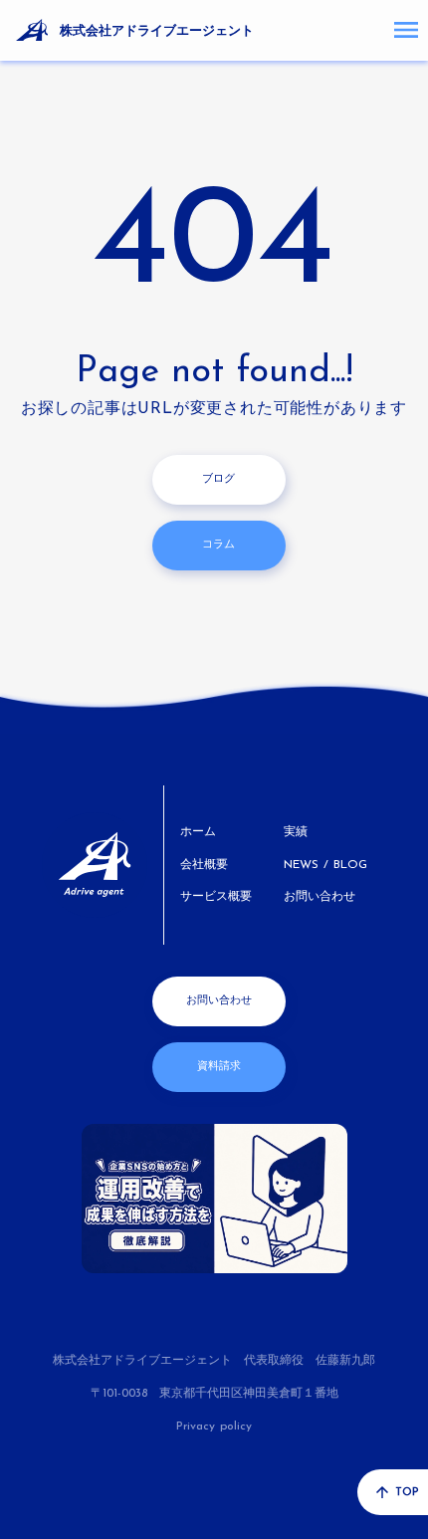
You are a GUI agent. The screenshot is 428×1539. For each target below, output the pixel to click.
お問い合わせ (319, 897)
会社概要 (204, 865)
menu (406, 30)
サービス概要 (216, 897)
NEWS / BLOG (325, 865)
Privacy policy (214, 1426)
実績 (296, 832)
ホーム (198, 832)
